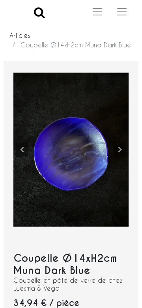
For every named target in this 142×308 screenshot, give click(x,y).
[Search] (39, 12)
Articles (19, 35)
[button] (22, 149)
